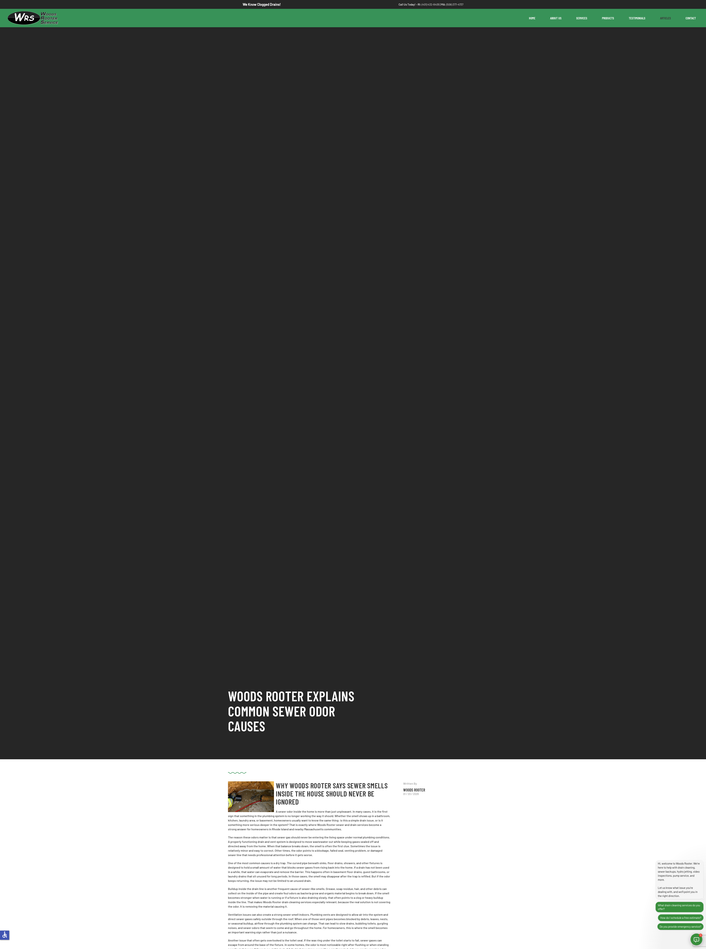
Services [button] (581, 18)
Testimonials (637, 18)
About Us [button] (555, 18)
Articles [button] (665, 18)
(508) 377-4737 (454, 4)
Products (608, 18)
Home (532, 18)
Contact (691, 18)
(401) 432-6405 (431, 4)
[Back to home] (34, 18)
